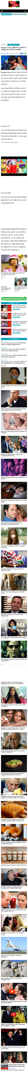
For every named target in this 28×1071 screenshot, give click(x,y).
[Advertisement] (14, 30)
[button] (2, 11)
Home (3, 44)
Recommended (13, 339)
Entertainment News (13, 44)
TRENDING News (14, 303)
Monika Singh (5, 53)
